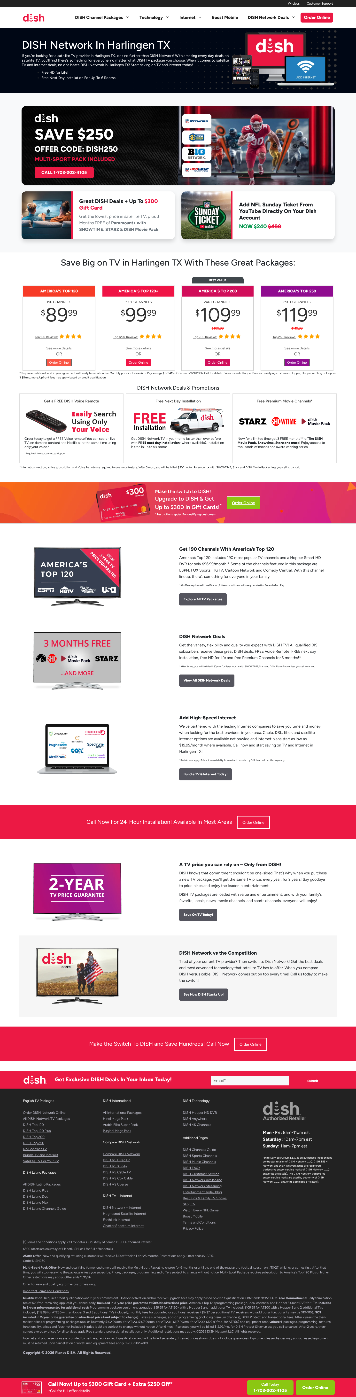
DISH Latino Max (35, 1203)
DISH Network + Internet (122, 1208)
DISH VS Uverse (115, 1184)
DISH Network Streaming (202, 1186)
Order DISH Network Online (44, 1113)
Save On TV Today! (198, 915)
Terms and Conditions (199, 1222)
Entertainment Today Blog (202, 1192)
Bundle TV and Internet (40, 1155)
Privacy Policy (193, 1228)
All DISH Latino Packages (42, 1184)
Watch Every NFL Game (201, 1210)
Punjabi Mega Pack (117, 1131)
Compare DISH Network (121, 1154)
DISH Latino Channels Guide (44, 1209)
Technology (151, 17)
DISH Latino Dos (35, 1196)
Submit (312, 1081)
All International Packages (122, 1113)
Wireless (294, 3)
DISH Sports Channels (200, 1156)
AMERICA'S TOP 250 (297, 291)
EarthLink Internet (116, 1220)
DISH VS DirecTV (116, 1160)
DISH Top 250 (33, 1143)
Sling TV (189, 1204)
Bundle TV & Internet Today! (205, 774)
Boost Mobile (225, 17)
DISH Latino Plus (35, 1190)
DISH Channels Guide (199, 1150)
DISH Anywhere (195, 1119)
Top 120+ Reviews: (125, 337)
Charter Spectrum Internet (123, 1226)
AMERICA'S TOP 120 (59, 291)
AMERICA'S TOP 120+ (138, 291)
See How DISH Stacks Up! (204, 994)
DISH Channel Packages (99, 17)
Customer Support (320, 3)
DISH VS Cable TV (117, 1172)
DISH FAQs (191, 1168)
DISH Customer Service (201, 1174)
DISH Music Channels (199, 1162)
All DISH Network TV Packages (46, 1119)
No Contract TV (35, 1149)
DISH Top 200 (34, 1137)
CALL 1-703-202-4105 (64, 172)
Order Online (315, 1387)
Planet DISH (65, 1352)
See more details (59, 348)
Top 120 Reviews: (46, 337)
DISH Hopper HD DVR (200, 1113)
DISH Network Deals (268, 17)
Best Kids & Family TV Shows (205, 1198)
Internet (187, 17)
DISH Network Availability (202, 1180)
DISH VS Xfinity (115, 1166)
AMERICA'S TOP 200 (218, 291)
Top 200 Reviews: (205, 337)
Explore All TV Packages (203, 599)
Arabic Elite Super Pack (120, 1125)
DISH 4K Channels (197, 1125)
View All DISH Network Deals (207, 680)
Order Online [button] (317, 17)
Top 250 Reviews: (284, 337)
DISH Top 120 (33, 1125)
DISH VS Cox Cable (118, 1178)
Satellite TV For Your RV (41, 1161)
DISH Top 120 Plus (37, 1131)
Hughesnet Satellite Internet (124, 1214)
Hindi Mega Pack (115, 1119)
